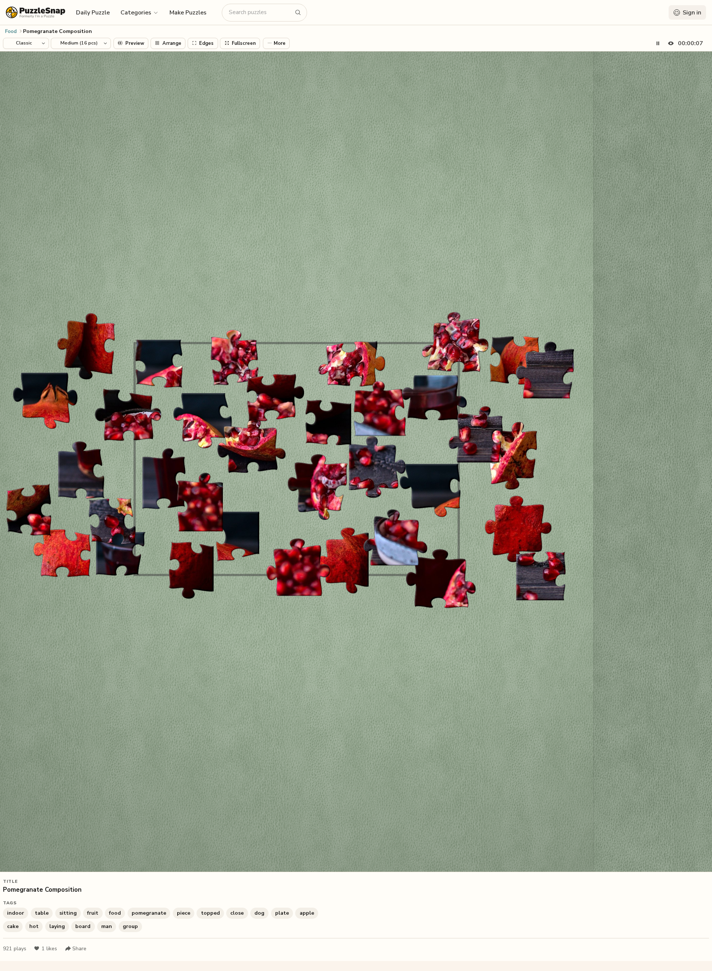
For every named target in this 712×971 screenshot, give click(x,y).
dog (259, 913)
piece (183, 913)
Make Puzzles (188, 13)
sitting (68, 913)
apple (307, 913)
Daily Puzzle (93, 13)
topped (210, 913)
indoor (15, 913)
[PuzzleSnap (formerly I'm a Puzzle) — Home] (35, 12)
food (115, 913)
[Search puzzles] (298, 13)
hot (34, 926)
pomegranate (149, 913)
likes (49, 948)
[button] (139, 12)
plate (282, 913)
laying (57, 926)
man (106, 926)
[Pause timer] (658, 43)
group (130, 926)
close (237, 913)
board (82, 926)
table (42, 913)
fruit (92, 913)
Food (11, 31)
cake (13, 926)
